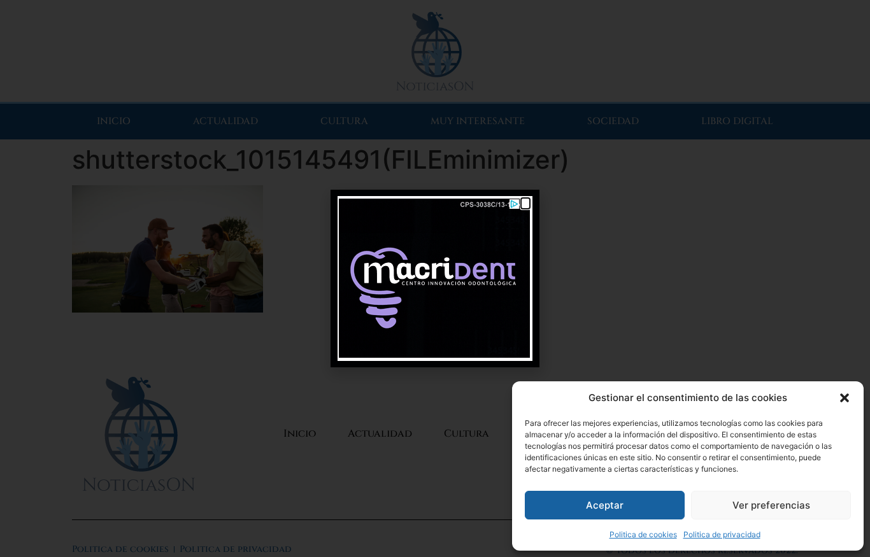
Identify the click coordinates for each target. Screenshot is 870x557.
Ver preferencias (771, 505)
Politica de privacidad (721, 534)
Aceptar (605, 505)
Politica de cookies (643, 534)
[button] (844, 397)
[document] (435, 278)
